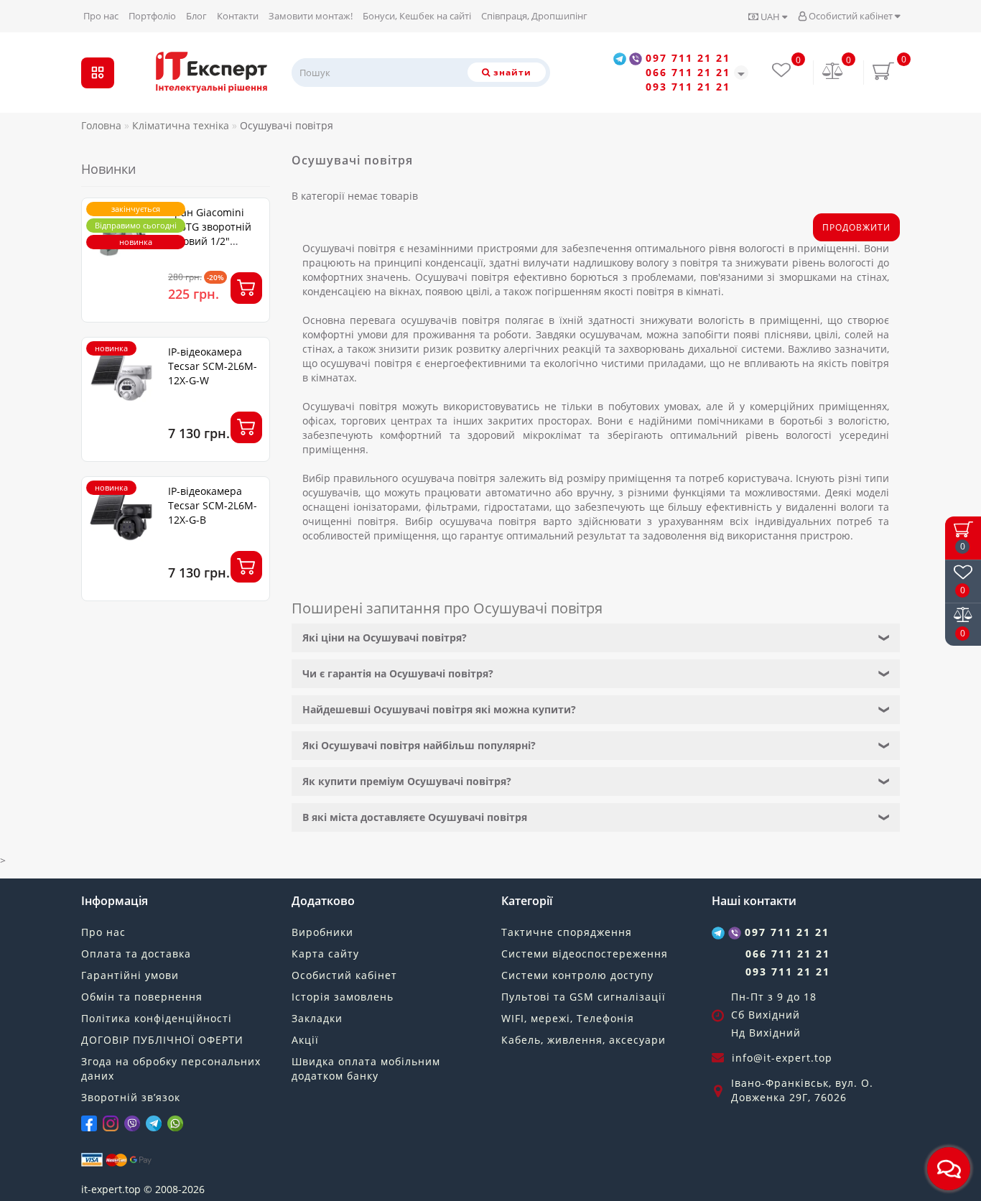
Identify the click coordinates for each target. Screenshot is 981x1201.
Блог (196, 15)
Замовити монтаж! (311, 15)
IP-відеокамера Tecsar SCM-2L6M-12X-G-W (212, 366)
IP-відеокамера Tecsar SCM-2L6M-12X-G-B (212, 505)
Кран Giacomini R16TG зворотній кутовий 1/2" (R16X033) (209, 233)
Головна (101, 125)
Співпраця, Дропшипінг (534, 15)
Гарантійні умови (130, 975)
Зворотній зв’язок (130, 1097)
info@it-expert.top (782, 1058)
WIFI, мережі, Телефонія (567, 1018)
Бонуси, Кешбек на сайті (417, 15)
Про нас (100, 15)
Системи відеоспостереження (584, 953)
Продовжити (856, 227)
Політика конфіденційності (156, 1018)
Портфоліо (152, 15)
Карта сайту (325, 953)
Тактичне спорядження (566, 932)
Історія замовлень (343, 996)
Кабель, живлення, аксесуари (583, 1040)
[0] (833, 72)
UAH (770, 16)
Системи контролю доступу (577, 975)
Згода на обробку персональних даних (171, 1068)
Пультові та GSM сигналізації (583, 996)
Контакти (238, 15)
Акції (305, 1040)
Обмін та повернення (142, 996)
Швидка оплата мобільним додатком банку (366, 1068)
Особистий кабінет (850, 15)
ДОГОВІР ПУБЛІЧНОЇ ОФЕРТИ (162, 1040)
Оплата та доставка (136, 953)
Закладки (317, 1018)
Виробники (322, 932)
